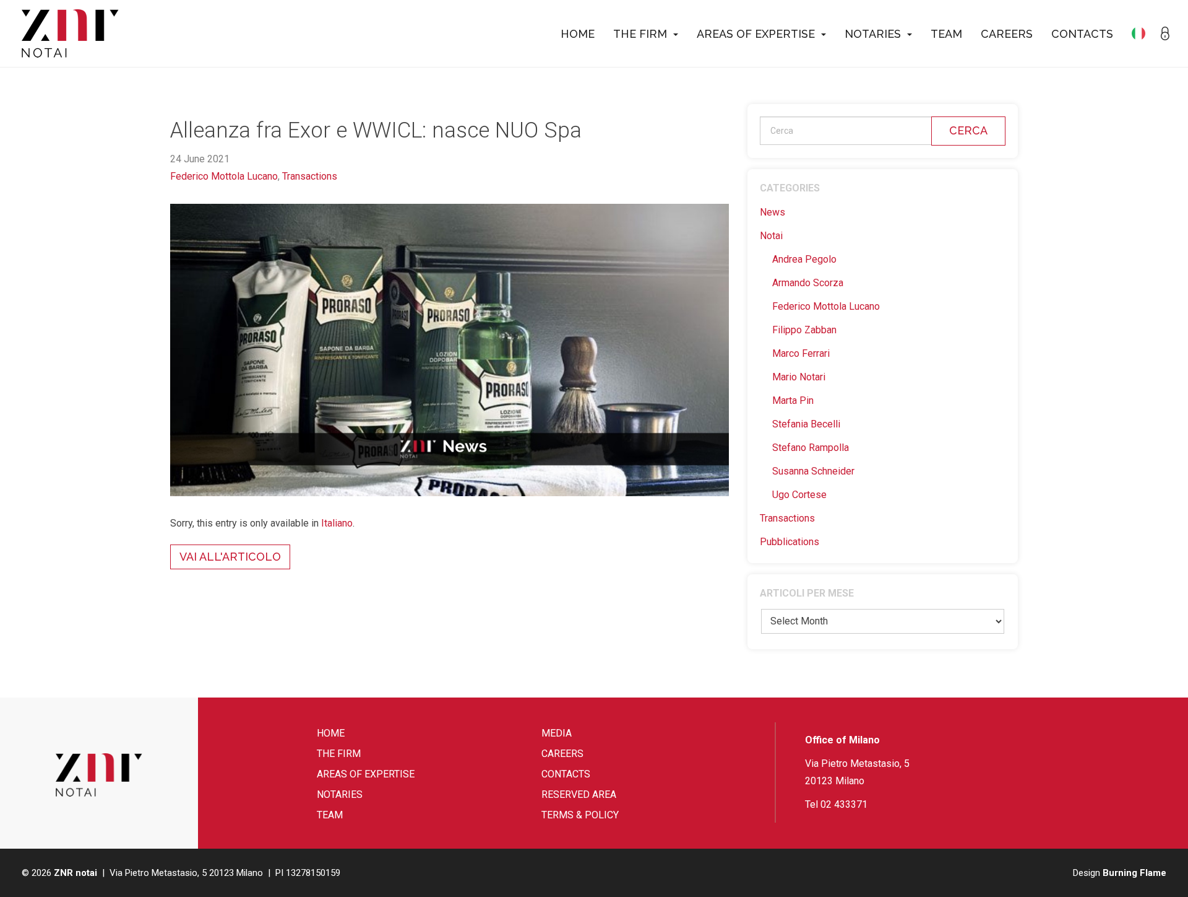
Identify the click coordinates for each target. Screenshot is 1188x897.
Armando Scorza (807, 283)
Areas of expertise (756, 33)
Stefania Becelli (806, 424)
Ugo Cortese (799, 495)
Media (556, 733)
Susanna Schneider (813, 471)
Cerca (968, 130)
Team (946, 33)
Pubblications (789, 542)
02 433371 (843, 804)
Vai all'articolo (230, 556)
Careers (1007, 33)
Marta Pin (793, 400)
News (772, 212)
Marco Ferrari (801, 353)
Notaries (873, 33)
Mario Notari (798, 377)
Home (578, 33)
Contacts (1082, 33)
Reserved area (578, 794)
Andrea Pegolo (804, 259)
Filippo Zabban (804, 330)
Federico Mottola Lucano (224, 176)
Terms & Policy (580, 815)
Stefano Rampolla (810, 447)
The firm (640, 33)
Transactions (309, 176)
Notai (771, 236)
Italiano (337, 523)
